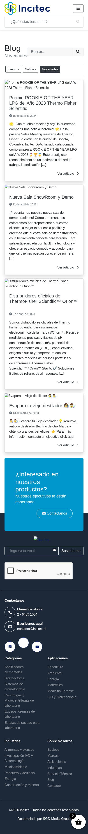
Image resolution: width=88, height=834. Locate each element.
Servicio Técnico (59, 774)
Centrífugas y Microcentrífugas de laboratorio (19, 700)
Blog (50, 779)
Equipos (53, 749)
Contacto (54, 786)
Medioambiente (16, 767)
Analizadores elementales (14, 669)
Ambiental (54, 673)
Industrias (54, 768)
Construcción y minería (22, 785)
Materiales (55, 685)
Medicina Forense (60, 691)
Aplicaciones (56, 762)
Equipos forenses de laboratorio (20, 713)
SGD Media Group (56, 819)
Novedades (50, 69)
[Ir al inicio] (27, 8)
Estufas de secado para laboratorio (22, 725)
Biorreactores (14, 678)
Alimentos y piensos (19, 749)
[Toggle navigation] (78, 8)
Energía (53, 679)
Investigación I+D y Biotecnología (19, 758)
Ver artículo (66, 173)
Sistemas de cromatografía (15, 686)
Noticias (30, 69)
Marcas (53, 755)
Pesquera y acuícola (20, 773)
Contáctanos (56, 513)
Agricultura (55, 667)
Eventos (13, 69)
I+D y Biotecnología (61, 697)
